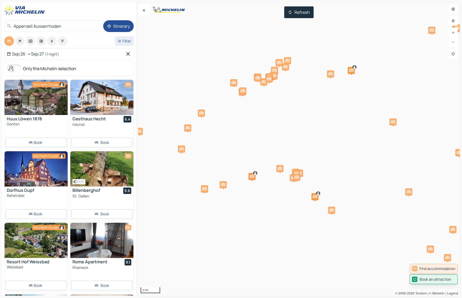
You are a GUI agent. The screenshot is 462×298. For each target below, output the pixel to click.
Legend (452, 293)
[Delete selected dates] (129, 54)
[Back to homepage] (25, 10)
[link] (434, 268)
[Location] (453, 54)
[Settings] (453, 21)
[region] (299, 149)
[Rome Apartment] (101, 240)
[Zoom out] (453, 42)
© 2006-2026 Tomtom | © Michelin (420, 293)
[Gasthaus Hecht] (101, 97)
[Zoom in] (453, 32)
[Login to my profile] (453, 9)
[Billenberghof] (101, 168)
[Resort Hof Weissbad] (36, 240)
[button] (252, 176)
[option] (9, 41)
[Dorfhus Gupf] (36, 168)
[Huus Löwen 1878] (36, 97)
